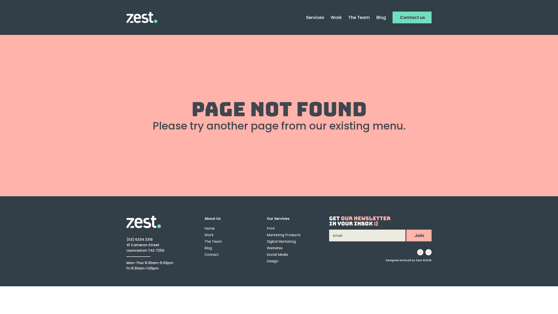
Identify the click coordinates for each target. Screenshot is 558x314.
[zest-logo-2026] (141, 14)
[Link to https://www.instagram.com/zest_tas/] (428, 252)
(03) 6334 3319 (139, 239)
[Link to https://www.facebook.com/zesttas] (420, 252)
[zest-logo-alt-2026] (143, 217)
